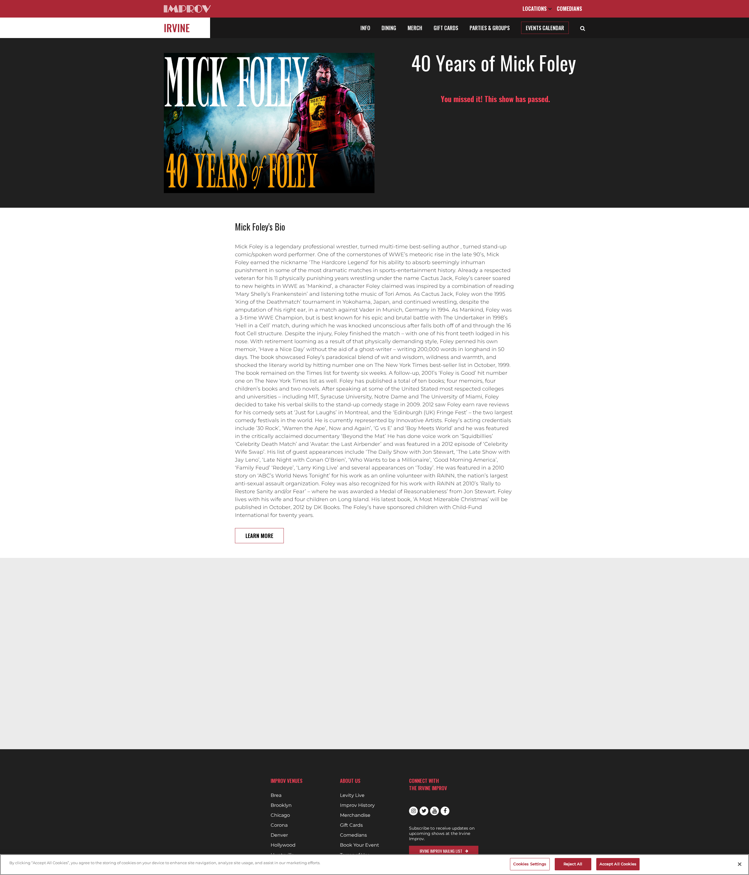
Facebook (445, 811)
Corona (279, 825)
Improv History (357, 805)
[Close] (739, 864)
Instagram (413, 811)
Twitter (424, 811)
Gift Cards (446, 28)
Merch (415, 28)
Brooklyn (281, 805)
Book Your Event (359, 845)
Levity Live (352, 795)
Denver (279, 835)
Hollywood (283, 845)
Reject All (573, 864)
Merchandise (355, 815)
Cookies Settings (529, 864)
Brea (276, 795)
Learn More (259, 535)
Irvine (177, 27)
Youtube (434, 811)
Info (365, 28)
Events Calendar (545, 28)
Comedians (569, 8)
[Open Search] (582, 28)
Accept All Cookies (617, 864)
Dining (389, 28)
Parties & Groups (490, 28)
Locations (535, 8)
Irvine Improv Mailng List (441, 851)
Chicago (280, 815)
